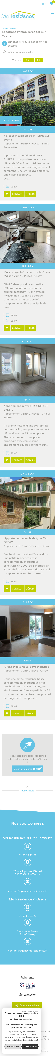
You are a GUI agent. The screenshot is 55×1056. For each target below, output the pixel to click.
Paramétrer (13, 1046)
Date (28, 60)
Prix (39, 60)
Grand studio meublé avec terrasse (26, 666)
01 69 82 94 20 (27, 915)
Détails (30, 193)
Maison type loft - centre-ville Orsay (27, 272)
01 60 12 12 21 (27, 854)
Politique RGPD (42, 1039)
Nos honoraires (40, 1036)
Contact (17, 193)
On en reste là (27, 1011)
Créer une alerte (27, 769)
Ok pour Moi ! (30, 1046)
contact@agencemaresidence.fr (27, 891)
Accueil (5, 28)
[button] (18, 51)
